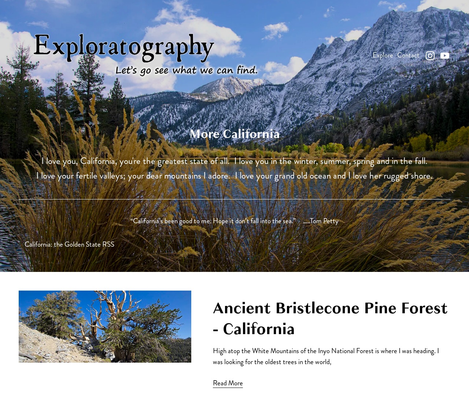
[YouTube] (444, 55)
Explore (383, 55)
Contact (408, 55)
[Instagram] (430, 55)
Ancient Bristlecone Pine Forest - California (330, 318)
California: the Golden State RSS (69, 244)
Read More (228, 383)
